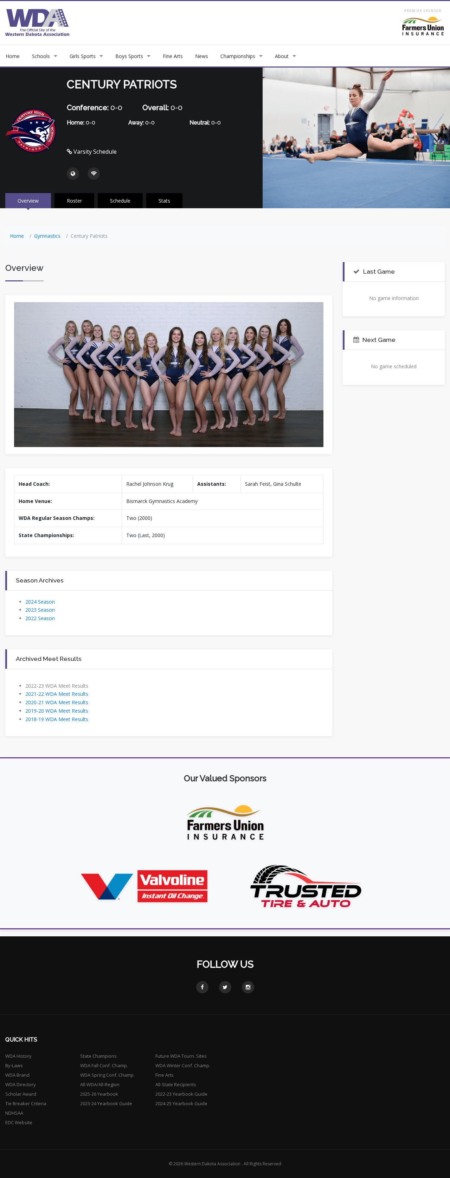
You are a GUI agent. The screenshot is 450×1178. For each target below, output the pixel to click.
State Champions (98, 1056)
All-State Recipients (175, 1084)
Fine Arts (173, 56)
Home (13, 56)
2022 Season (40, 618)
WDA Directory (20, 1084)
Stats (164, 200)
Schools (41, 56)
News (201, 56)
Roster (74, 200)
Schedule (120, 200)
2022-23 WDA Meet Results (56, 685)
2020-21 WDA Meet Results (56, 702)
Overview (28, 200)
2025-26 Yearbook (99, 1094)
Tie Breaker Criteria (25, 1103)
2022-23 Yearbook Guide (181, 1094)
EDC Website (18, 1122)
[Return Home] (37, 22)
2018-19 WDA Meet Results (56, 719)
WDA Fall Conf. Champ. (104, 1065)
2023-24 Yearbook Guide (106, 1103)
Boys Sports (129, 56)
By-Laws (14, 1065)
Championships (237, 56)
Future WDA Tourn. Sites (181, 1056)
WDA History (18, 1056)
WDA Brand (17, 1075)
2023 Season (40, 609)
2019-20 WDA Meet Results (56, 710)
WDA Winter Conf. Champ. (182, 1065)
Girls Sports (83, 56)
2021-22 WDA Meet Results (56, 693)
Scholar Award (20, 1094)
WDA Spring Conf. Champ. (107, 1075)
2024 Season (40, 601)
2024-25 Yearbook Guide (181, 1103)
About (282, 56)
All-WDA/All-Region (100, 1084)
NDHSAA (14, 1113)
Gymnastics (47, 236)
